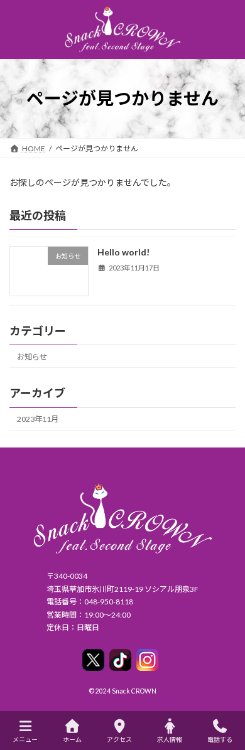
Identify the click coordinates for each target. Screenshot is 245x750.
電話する (219, 739)
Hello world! (123, 252)
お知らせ (32, 357)
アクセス (119, 739)
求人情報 (169, 739)
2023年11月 (37, 419)
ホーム (72, 739)
